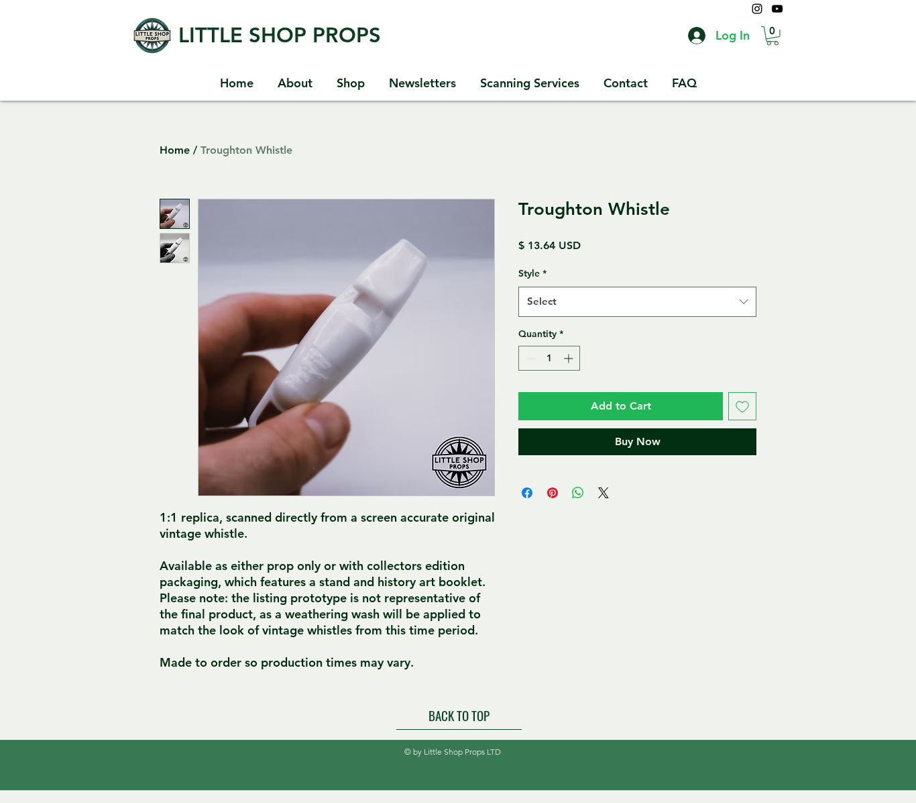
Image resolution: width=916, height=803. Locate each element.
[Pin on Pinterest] (553, 493)
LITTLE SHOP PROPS (279, 35)
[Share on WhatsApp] (578, 493)
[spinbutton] (549, 358)
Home (175, 150)
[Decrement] (528, 358)
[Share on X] (603, 493)
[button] (772, 36)
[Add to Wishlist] (742, 406)
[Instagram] (757, 8)
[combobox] (637, 301)
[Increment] (569, 358)
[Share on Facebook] (527, 493)
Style (532, 273)
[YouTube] (777, 8)
